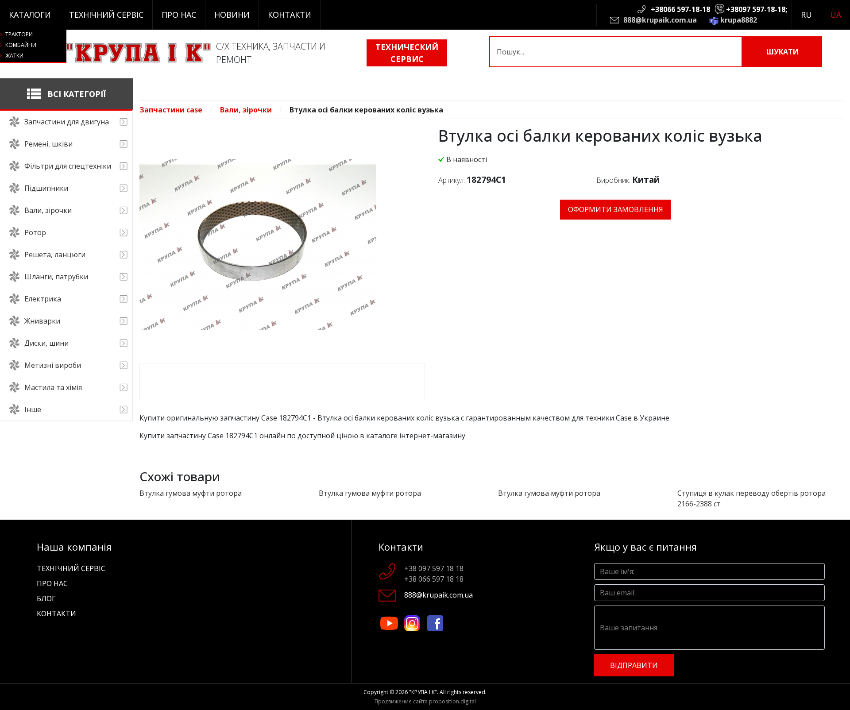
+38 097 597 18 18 (434, 568)
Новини (232, 14)
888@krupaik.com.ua (660, 20)
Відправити (634, 665)
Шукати (782, 52)
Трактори (19, 34)
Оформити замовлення (615, 209)
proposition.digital (452, 701)
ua (835, 14)
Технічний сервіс (106, 14)
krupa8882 (738, 20)
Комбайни (20, 45)
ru (806, 14)
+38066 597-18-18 (680, 9)
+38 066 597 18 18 (434, 579)
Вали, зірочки (246, 110)
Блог (46, 598)
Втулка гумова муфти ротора (190, 493)
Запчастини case (170, 110)
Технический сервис (406, 53)
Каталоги (30, 14)
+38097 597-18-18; (756, 9)
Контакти (289, 14)
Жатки (14, 55)
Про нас (179, 14)
